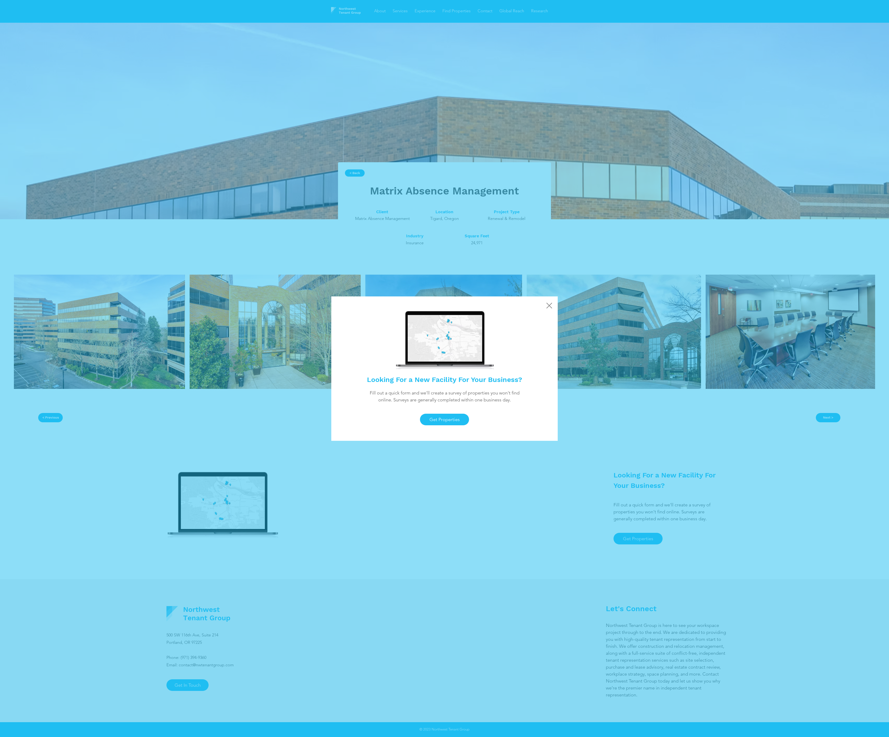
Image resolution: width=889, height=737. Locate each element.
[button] (549, 305)
